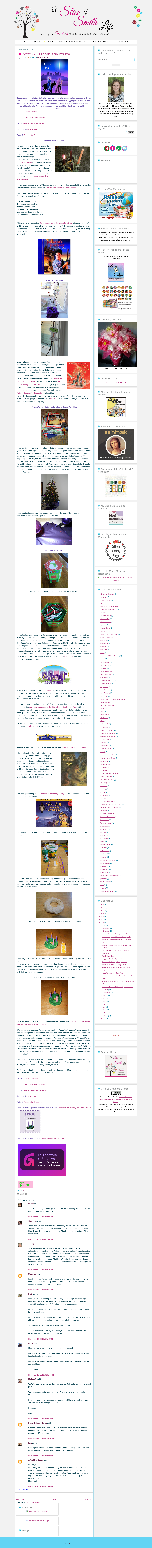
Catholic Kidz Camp (106, 637)
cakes (102, 841)
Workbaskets (104, 820)
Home (24, 42)
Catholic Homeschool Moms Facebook (61, 188)
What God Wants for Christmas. (74, 747)
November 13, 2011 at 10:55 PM (41, 1375)
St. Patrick (103, 798)
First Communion (105, 674)
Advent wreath (26, 162)
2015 (102, 913)
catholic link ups (105, 844)
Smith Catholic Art (106, 776)
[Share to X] (23, 1194)
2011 (102, 925)
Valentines (103, 810)
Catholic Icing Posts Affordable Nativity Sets (116, 937)
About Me (37, 42)
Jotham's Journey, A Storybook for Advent (56, 223)
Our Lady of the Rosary (108, 736)
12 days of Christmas (107, 594)
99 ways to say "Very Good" (109, 606)
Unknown (32, 1274)
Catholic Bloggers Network (109, 634)
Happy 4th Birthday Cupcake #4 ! (112, 959)
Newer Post (20, 1499)
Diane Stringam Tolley (37, 1423)
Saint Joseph (104, 761)
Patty (30, 1294)
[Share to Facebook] (26, 1194)
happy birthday (105, 863)
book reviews (104, 838)
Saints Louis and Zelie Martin (109, 773)
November (106, 931)
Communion (104, 643)
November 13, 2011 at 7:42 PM (40, 1339)
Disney (102, 653)
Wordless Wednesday (107, 817)
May (104, 1004)
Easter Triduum (105, 662)
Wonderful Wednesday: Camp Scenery (114, 962)
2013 (102, 919)
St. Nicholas (104, 795)
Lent (101, 711)
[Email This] (18, 1194)
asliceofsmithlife (42, 57)
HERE (52, 399)
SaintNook (103, 770)
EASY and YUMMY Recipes (109, 656)
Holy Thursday (105, 693)
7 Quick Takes (105, 600)
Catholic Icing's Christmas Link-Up (53, 1138)
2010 (102, 1019)
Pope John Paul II (106, 749)
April (104, 1007)
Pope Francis (104, 745)
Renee (31, 1204)
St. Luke (103, 792)
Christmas (103, 640)
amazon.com (104, 826)
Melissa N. (32, 1379)
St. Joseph (103, 786)
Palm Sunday (104, 739)
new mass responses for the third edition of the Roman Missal (53, 707)
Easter (102, 659)
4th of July (103, 597)
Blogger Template (69, 1543)
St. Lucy (103, 789)
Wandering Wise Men (107, 814)
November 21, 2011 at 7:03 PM (40, 1486)
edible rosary (104, 851)
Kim (30, 1443)
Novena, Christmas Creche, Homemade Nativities (118, 934)
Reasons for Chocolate (33, 135)
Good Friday (104, 677)
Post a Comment (22, 1489)
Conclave (103, 646)
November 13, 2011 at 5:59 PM (40, 1270)
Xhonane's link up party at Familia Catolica (74, 1108)
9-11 (101, 603)
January (105, 1016)
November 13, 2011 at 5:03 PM (40, 1217)
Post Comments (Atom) (33, 1502)
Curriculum (103, 650)
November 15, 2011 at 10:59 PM (41, 1439)
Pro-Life (102, 752)
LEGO (102, 708)
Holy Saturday (105, 690)
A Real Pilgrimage (36, 1460)
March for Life (104, 715)
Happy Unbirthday (106, 684)
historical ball (104, 866)
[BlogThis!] (21, 1194)
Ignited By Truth (105, 702)
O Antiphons (104, 727)
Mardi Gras (104, 718)
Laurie (31, 1343)
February (106, 1013)
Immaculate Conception (108, 705)
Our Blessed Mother (106, 730)
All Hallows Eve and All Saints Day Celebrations (117, 987)
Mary (102, 721)
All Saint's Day (105, 619)
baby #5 (103, 832)
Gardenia (32, 1221)
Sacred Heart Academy (107, 755)
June (104, 1001)
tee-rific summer (105, 882)
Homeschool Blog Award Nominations (112, 699)
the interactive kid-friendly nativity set (52, 794)
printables (103, 879)
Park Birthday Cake (108, 956)
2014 (102, 916)
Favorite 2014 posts (106, 671)
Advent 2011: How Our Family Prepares (46, 53)
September (106, 992)
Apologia (103, 625)
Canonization (104, 631)
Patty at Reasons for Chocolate (29, 393)
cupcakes (103, 848)
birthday (103, 835)
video (102, 885)
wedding (103, 888)
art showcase (104, 829)
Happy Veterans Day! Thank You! (112, 973)
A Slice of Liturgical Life (102, 42)
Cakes (50, 42)
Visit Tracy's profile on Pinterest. (116, 382)
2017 (102, 908)
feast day (103, 854)
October (105, 990)
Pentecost (103, 742)
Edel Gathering (105, 665)
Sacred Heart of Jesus (107, 758)
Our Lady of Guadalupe (107, 733)
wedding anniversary (107, 891)
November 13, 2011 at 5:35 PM (40, 1239)
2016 (102, 911)
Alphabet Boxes (105, 622)
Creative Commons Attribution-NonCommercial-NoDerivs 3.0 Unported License (116, 1099)
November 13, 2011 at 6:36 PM (40, 1290)
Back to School (105, 628)
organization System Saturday (110, 875)
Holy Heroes (47, 690)
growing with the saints (107, 860)
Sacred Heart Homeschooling (72, 42)
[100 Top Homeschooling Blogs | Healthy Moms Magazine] (116, 580)
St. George (103, 783)
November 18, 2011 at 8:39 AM (40, 1456)
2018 (102, 905)
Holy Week (103, 696)
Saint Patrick (104, 767)
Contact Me (124, 42)
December (106, 928)
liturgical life (104, 872)
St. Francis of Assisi (107, 780)
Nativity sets (104, 724)
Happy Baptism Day (106, 681)
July (104, 998)
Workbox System (106, 823)
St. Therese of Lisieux (107, 801)
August (105, 995)
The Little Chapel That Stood (109, 807)
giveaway (103, 857)
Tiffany (31, 1244)
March (105, 1010)
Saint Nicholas (105, 764)
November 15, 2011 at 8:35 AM (40, 1419)
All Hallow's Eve (105, 616)
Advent (25, 1191)
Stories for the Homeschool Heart (111, 804)
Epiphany (103, 668)
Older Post (88, 1499)
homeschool (104, 869)
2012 (102, 922)
